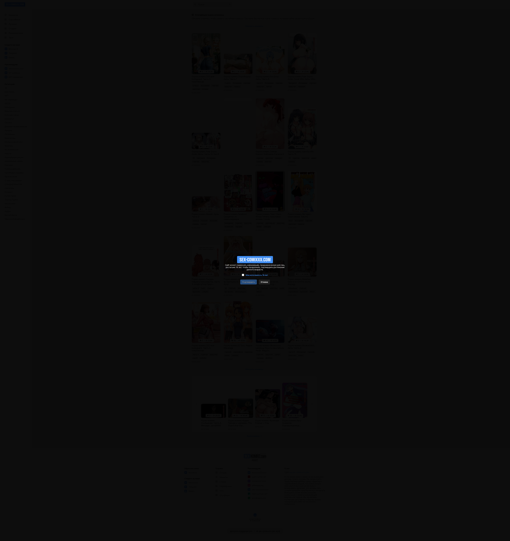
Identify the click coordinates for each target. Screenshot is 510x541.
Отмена (264, 282)
